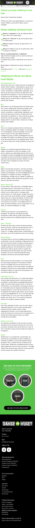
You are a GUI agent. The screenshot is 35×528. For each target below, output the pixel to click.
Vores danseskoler (8, 473)
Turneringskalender (7, 491)
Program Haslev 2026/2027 (9, 465)
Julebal (4, 487)
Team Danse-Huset (7, 506)
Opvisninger (5, 489)
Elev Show (5, 485)
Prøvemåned (5, 467)
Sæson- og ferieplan (7, 504)
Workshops (5, 493)
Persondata (5, 514)
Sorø (3, 477)
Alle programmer (6, 459)
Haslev (4, 479)
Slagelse (4, 475)
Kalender (5, 483)
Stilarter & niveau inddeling (9, 510)
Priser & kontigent (7, 502)
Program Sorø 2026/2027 (9, 463)
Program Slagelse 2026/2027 (10, 461)
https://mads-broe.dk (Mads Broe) (11, 520)
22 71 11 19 (15, 69)
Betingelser (5, 512)
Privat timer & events (8, 508)
